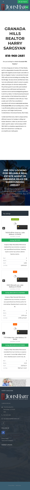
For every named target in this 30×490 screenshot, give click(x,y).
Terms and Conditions (7, 440)
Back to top (18, 485)
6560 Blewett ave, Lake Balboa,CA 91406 (15, 286)
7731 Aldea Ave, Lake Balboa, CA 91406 (15, 338)
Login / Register (23, 1)
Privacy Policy (5, 438)
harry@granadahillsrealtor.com (11, 418)
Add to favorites (22, 228)
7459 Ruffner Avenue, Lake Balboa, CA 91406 (15, 233)
